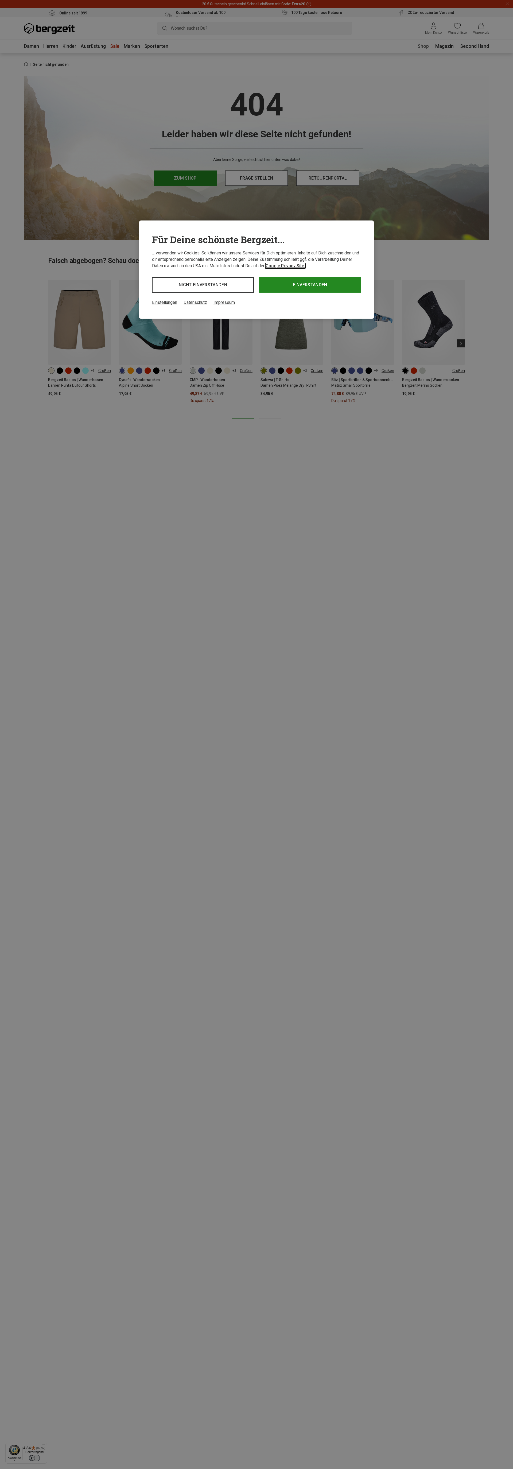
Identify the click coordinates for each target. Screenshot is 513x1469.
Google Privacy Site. (285, 265)
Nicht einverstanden (203, 284)
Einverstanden (310, 284)
